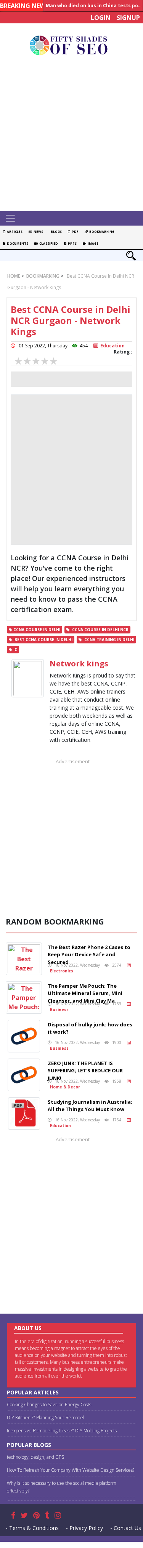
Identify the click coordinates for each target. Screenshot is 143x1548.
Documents (16, 243)
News (37, 231)
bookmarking (42, 276)
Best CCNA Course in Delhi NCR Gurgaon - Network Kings (70, 320)
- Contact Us (125, 1528)
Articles (13, 231)
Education (111, 345)
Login (101, 17)
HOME (13, 276)
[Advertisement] (71, 135)
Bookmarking (101, 231)
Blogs (55, 231)
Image (92, 243)
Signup (128, 17)
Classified (48, 243)
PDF (74, 231)
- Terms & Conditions (32, 1528)
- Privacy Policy (84, 1528)
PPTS (71, 243)
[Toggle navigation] (10, 218)
